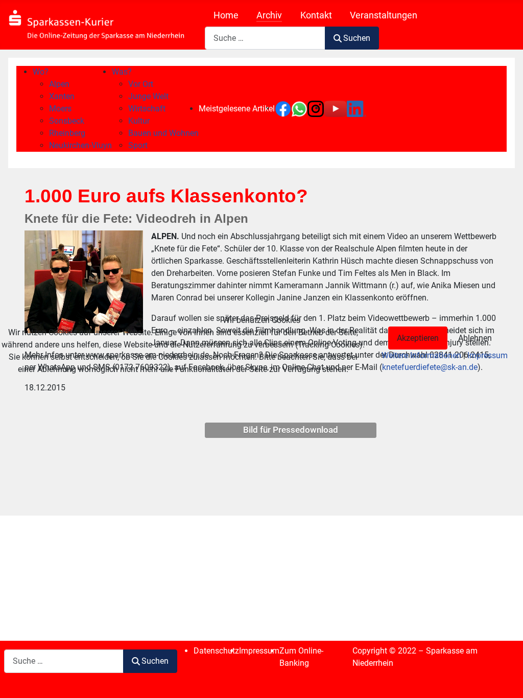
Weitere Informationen (421, 355)
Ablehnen (475, 338)
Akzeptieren (418, 338)
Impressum (487, 355)
